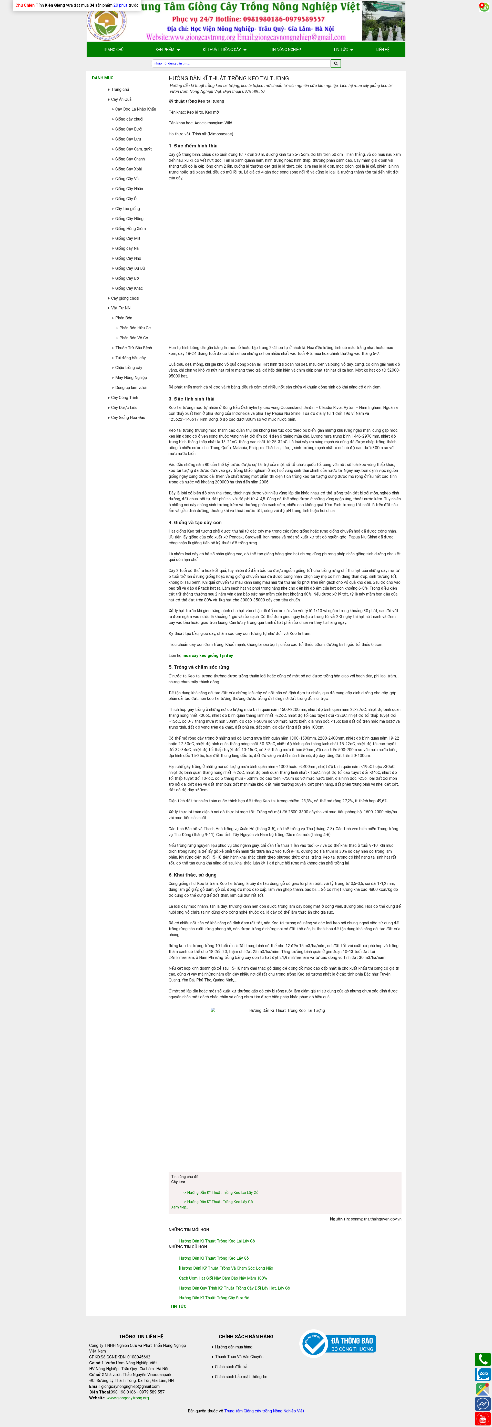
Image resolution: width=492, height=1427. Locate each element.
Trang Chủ (113, 49)
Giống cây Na (127, 248)
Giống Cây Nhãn (129, 188)
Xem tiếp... (180, 1207)
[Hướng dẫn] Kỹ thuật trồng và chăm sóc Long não (226, 1268)
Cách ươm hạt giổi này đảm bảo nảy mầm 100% (223, 1278)
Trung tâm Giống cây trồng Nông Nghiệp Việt (264, 1411)
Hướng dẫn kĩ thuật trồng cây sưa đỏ (214, 1297)
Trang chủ (120, 89)
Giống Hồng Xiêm (130, 228)
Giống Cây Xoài (128, 169)
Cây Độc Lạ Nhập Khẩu (135, 109)
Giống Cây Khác (129, 288)
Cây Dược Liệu (124, 407)
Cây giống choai (125, 298)
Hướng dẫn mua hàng (233, 1347)
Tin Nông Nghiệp (285, 49)
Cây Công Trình (124, 397)
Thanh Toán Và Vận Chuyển (239, 1356)
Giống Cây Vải (127, 178)
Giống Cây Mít (127, 238)
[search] (336, 63)
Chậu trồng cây (128, 367)
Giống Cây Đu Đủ (130, 268)
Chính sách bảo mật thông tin (241, 1376)
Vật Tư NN (120, 308)
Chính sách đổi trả (231, 1366)
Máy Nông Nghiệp (131, 377)
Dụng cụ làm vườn (131, 387)
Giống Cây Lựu (128, 139)
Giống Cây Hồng (129, 218)
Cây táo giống (127, 208)
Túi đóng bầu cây (130, 357)
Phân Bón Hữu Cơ (135, 328)
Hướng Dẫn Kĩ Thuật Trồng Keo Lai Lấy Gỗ (217, 1241)
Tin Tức (340, 49)
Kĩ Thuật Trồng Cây (222, 49)
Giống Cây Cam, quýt (133, 149)
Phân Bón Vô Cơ (133, 338)
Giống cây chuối (129, 119)
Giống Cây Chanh (130, 159)
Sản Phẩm (165, 49)
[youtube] (482, 1418)
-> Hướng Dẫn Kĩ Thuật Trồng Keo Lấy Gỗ (218, 1202)
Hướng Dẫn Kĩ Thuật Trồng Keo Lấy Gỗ (214, 1258)
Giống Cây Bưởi (128, 129)
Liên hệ (382, 49)
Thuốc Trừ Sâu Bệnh (133, 347)
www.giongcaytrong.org (128, 1398)
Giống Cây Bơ (127, 278)
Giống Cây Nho (128, 258)
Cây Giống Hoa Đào (128, 417)
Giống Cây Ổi (126, 198)
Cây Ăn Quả (121, 99)
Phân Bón (123, 318)
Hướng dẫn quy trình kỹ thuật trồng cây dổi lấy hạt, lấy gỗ (234, 1288)
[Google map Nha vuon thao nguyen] (482, 1388)
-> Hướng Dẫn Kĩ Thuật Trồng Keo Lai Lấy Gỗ (221, 1193)
